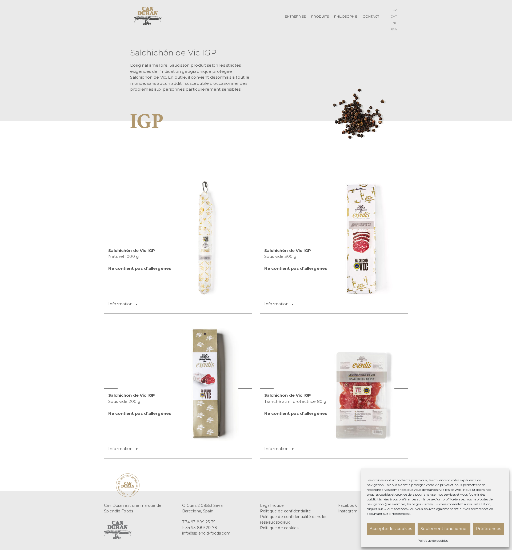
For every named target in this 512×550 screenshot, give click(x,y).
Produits (320, 16)
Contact (371, 16)
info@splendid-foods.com (206, 533)
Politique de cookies (433, 541)
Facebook (347, 505)
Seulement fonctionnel (444, 528)
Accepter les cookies (391, 528)
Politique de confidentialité (285, 511)
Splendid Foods (118, 511)
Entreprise (295, 16)
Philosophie (346, 16)
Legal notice (272, 505)
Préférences (488, 528)
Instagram (348, 511)
